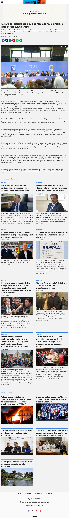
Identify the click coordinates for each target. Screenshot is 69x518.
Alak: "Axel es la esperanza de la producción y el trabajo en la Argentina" (16, 432)
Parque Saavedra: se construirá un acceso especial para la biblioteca (16, 464)
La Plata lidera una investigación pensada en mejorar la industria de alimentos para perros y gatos (52, 432)
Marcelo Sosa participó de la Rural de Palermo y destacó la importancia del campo (51, 285)
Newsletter (38, 493)
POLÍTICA (4, 36)
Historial (28, 493)
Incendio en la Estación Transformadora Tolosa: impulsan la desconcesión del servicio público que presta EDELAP (16, 400)
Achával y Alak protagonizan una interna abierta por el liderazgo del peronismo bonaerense (17, 234)
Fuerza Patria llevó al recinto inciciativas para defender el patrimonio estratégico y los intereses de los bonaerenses (49, 340)
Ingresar (50, 493)
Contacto (18, 493)
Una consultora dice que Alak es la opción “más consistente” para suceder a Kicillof (51, 399)
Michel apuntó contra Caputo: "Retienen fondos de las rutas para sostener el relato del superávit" (51, 187)
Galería (61, 46)
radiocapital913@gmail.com (34, 505)
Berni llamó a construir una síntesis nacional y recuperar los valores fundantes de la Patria (15, 187)
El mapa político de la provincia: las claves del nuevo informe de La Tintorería (52, 234)
